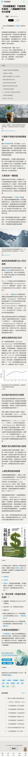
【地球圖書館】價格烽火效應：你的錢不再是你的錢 (16, 717)
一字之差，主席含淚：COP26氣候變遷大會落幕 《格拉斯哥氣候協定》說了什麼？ (17, 702)
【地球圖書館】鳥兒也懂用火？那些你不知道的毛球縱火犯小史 (16, 706)
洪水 (22, 166)
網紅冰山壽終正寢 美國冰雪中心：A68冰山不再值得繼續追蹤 (17, 698)
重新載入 (14, 748)
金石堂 (6, 580)
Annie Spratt (7, 255)
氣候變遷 (7, 144)
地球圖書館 (6, 634)
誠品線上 (6, 576)
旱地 (11, 168)
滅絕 (15, 275)
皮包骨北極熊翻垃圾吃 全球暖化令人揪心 (17, 728)
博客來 (6, 583)
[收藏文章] (21, 16)
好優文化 (18, 26)
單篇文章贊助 (7, 660)
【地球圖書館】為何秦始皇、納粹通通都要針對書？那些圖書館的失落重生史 (16, 724)
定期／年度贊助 (7, 663)
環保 (15, 294)
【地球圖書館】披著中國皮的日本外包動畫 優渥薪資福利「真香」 (16, 709)
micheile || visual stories (9, 130)
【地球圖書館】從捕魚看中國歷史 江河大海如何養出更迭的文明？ (17, 720)
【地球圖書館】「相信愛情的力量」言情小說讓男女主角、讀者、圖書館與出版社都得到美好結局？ (17, 713)
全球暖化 (17, 197)
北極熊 (8, 270)
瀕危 (11, 301)
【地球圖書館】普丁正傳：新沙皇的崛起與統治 (16, 731)
